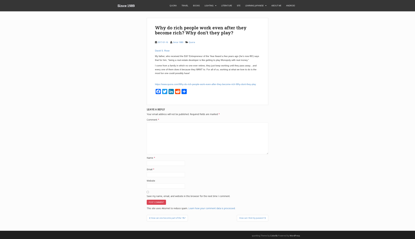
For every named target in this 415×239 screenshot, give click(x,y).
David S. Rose (162, 50)
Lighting (209, 5)
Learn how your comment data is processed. (211, 208)
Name (151, 157)
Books (196, 5)
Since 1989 (126, 6)
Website (151, 180)
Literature (226, 5)
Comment (153, 119)
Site (238, 5)
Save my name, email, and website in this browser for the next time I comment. (188, 196)
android (290, 5)
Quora (173, 5)
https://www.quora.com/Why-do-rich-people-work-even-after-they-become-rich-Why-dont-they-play (205, 84)
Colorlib (274, 235)
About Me (276, 5)
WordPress (295, 235)
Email (150, 169)
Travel (185, 5)
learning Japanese (254, 5)
